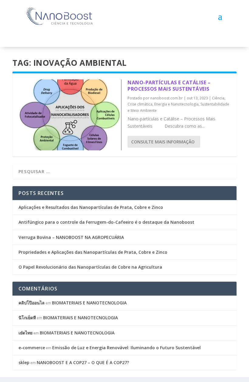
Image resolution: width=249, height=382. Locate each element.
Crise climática (140, 104)
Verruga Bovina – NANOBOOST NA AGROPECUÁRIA (71, 237)
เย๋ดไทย (25, 333)
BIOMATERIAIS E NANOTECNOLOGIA (89, 303)
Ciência (218, 98)
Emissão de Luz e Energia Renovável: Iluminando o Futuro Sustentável (126, 347)
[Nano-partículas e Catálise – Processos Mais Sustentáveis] (70, 114)
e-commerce (32, 347)
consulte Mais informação (163, 142)
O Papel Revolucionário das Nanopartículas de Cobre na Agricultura (90, 267)
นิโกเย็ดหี (27, 317)
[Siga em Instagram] (60, 36)
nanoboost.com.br (166, 98)
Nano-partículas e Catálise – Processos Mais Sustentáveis (169, 85)
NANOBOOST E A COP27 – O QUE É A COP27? (83, 362)
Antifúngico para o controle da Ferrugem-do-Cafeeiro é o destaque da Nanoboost (106, 222)
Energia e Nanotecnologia (176, 104)
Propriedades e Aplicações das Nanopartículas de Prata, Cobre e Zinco (93, 252)
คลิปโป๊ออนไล (32, 303)
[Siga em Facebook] (36, 36)
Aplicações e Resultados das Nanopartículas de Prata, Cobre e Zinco (91, 207)
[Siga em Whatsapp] (72, 36)
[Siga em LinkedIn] (48, 36)
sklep (24, 362)
